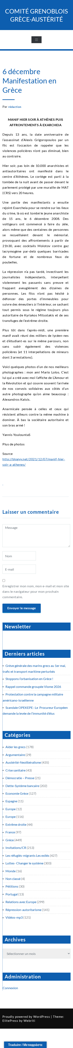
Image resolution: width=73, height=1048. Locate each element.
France (10, 832)
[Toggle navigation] (36, 39)
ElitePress (10, 1020)
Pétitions (11, 886)
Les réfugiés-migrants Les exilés (27, 855)
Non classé (12, 879)
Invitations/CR (15, 847)
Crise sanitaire (15, 770)
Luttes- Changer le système (24, 863)
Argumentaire (15, 755)
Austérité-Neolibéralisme (23, 762)
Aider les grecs (15, 747)
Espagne (11, 801)
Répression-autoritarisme (23, 910)
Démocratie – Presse (19, 778)
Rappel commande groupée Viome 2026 (33, 686)
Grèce (9, 840)
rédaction (14, 106)
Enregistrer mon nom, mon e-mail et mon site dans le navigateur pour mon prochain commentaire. (35, 591)
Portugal (11, 894)
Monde (10, 871)
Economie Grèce (16, 793)
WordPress (41, 1016)
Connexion (10, 988)
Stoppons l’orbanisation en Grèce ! (29, 679)
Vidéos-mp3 (14, 917)
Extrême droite (15, 824)
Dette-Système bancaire (22, 786)
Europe (10, 809)
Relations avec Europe (20, 902)
